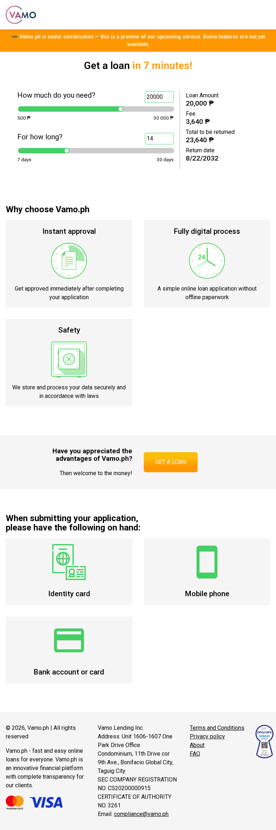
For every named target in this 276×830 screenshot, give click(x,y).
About (197, 745)
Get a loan (170, 462)
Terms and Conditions (217, 727)
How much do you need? (56, 95)
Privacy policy (207, 736)
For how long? (40, 137)
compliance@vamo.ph (141, 814)
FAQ (195, 753)
